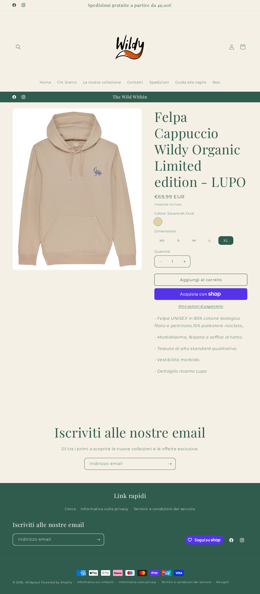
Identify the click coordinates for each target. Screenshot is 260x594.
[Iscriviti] (169, 464)
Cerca (70, 509)
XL (225, 240)
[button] (18, 47)
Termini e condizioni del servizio (164, 509)
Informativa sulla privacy (104, 509)
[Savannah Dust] (157, 221)
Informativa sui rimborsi (95, 582)
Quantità (162, 251)
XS (164, 241)
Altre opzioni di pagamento (200, 306)
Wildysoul (32, 582)
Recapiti (222, 582)
